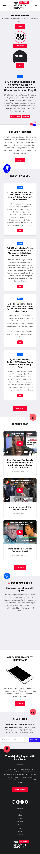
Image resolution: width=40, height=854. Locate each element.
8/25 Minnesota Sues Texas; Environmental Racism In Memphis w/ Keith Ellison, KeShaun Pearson (20, 252)
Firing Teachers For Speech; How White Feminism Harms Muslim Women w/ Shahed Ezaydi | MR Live (20, 464)
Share (18, 116)
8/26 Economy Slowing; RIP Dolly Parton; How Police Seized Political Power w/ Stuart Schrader (20, 196)
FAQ (20, 828)
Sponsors (20, 821)
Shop (20, 65)
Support (20, 831)
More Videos (20, 567)
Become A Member (20, 789)
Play (12, 116)
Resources (20, 818)
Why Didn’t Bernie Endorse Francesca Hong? (20, 550)
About (20, 825)
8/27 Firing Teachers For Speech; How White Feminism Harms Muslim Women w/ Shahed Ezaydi (20, 86)
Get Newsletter (20, 46)
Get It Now (20, 703)
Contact (20, 835)
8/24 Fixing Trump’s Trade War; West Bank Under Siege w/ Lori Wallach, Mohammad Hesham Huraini (20, 307)
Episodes (20, 808)
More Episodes (20, 408)
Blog (20, 812)
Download (26, 116)
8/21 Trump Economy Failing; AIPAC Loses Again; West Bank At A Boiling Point (20, 363)
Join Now (20, 26)
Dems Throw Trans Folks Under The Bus (20, 508)
